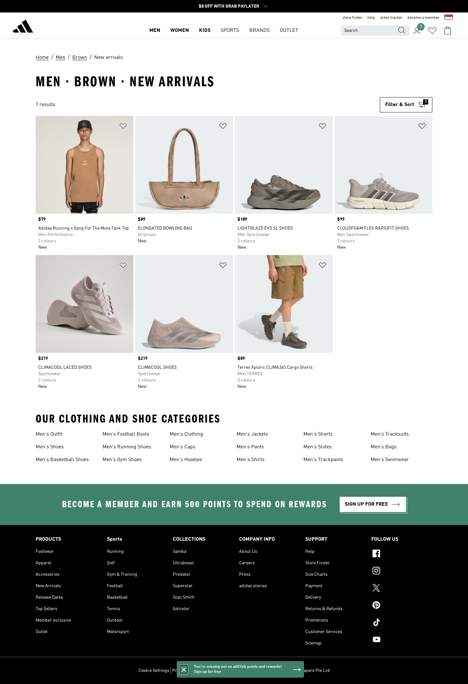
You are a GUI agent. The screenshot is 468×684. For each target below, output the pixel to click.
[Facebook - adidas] (401, 554)
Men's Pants (250, 447)
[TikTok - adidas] (401, 623)
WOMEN (179, 30)
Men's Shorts (318, 434)
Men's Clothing (186, 434)
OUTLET (289, 30)
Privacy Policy (185, 670)
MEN (154, 30)
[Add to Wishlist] (123, 127)
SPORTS (230, 30)
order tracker (391, 18)
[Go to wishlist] (432, 30)
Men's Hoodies (186, 459)
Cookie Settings (153, 670)
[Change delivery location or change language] (448, 18)
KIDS (204, 30)
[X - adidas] (401, 588)
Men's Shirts (251, 459)
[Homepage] (23, 27)
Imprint (255, 670)
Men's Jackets (252, 434)
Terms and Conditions (223, 670)
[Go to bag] (447, 30)
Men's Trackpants (323, 459)
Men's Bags (384, 447)
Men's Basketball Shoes (62, 459)
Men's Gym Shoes (122, 459)
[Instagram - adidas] (401, 571)
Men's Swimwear (390, 459)
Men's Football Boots (126, 434)
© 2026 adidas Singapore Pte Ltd (298, 670)
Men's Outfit (49, 434)
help (371, 18)
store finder (352, 18)
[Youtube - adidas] (401, 640)
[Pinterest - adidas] (401, 606)
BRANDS (259, 30)
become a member (423, 18)
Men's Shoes (50, 447)
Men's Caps (182, 447)
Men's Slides (317, 447)
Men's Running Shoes (127, 447)
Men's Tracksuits (390, 434)
